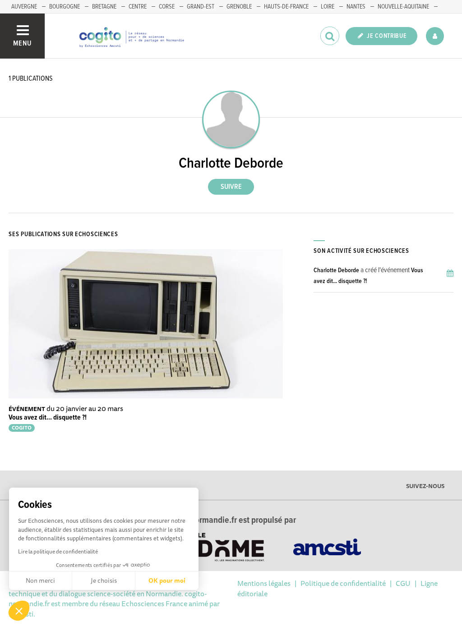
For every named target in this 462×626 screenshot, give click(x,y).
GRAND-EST (200, 7)
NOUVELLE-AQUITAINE (403, 7)
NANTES (355, 7)
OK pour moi (166, 580)
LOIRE (327, 7)
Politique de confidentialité (343, 583)
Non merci (40, 580)
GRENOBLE (239, 7)
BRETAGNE (104, 7)
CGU (403, 583)
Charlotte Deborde (336, 270)
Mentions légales (264, 583)
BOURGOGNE (64, 7)
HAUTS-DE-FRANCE (286, 7)
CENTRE (138, 7)
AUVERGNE (24, 7)
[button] (19, 610)
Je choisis (104, 580)
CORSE (167, 7)
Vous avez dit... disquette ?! (48, 417)
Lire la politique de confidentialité (58, 551)
